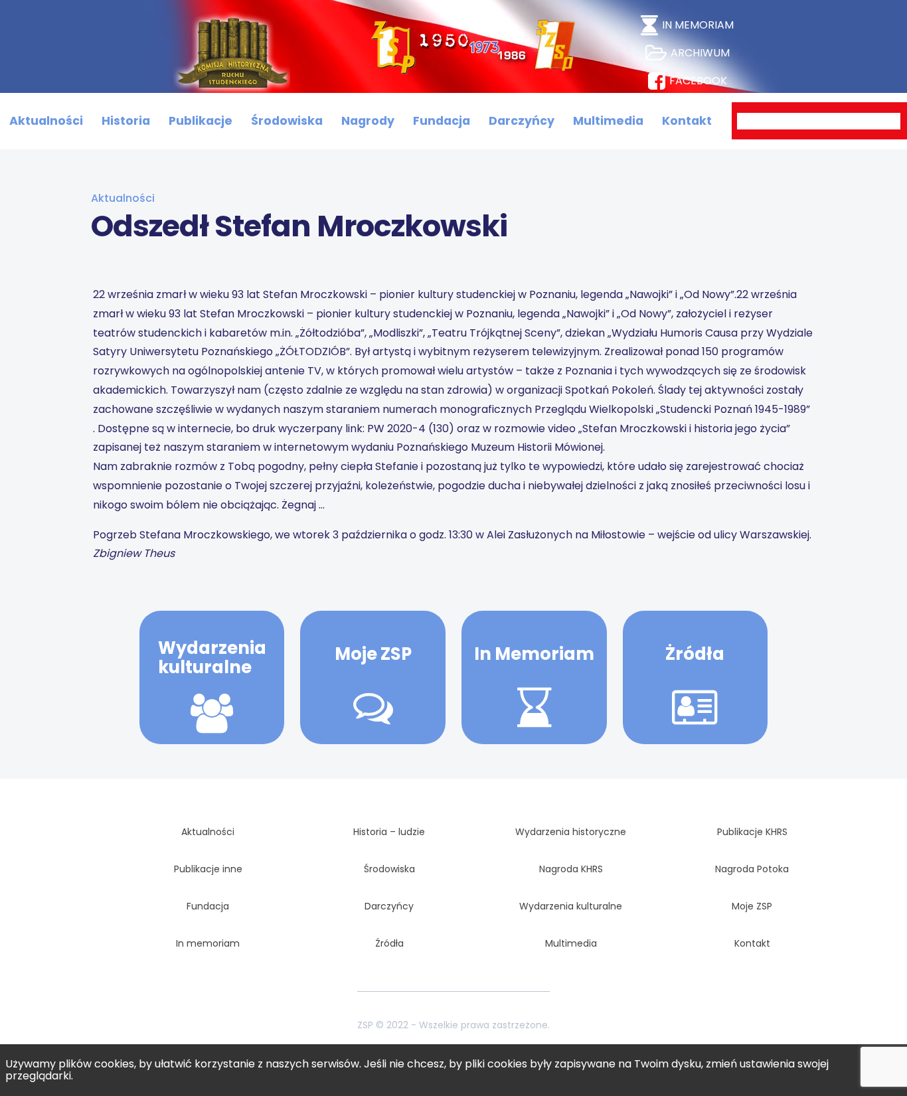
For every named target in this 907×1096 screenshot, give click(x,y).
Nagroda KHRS (571, 869)
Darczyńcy (521, 121)
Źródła (389, 943)
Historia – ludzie (389, 831)
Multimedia (608, 121)
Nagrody (367, 121)
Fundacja (441, 121)
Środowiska (287, 121)
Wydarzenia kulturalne (212, 657)
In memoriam (208, 943)
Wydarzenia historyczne (570, 831)
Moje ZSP (373, 654)
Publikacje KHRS (752, 831)
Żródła (694, 654)
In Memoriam (534, 654)
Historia (126, 121)
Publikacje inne (208, 869)
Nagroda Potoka (752, 869)
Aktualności (46, 121)
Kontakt (687, 121)
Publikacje (200, 121)
